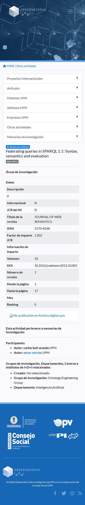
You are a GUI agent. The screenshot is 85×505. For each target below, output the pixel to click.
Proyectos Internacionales (25, 78)
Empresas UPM (17, 117)
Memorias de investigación (25, 137)
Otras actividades (26, 66)
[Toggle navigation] (70, 12)
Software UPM (17, 108)
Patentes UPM (17, 98)
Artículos (13, 88)
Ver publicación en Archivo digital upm (39, 315)
